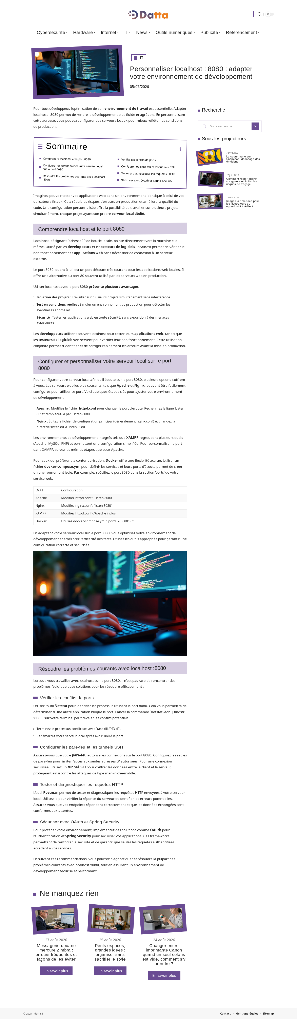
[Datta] (148, 14)
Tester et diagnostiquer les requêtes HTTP (148, 173)
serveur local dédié (128, 213)
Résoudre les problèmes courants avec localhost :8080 (74, 177)
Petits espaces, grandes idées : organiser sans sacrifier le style (110, 952)
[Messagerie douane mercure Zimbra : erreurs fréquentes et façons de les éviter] (55, 919)
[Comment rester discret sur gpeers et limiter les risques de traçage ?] (211, 179)
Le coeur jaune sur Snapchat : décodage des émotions (243, 159)
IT (141, 57)
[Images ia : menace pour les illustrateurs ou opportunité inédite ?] (210, 201)
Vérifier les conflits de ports (138, 160)
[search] (259, 14)
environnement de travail (126, 108)
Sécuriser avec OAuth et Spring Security (146, 180)
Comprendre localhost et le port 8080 (67, 159)
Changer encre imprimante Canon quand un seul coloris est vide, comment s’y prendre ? (163, 954)
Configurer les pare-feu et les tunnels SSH (148, 167)
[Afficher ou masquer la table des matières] (135, 148)
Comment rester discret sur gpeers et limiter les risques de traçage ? (241, 181)
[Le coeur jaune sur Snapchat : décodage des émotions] (209, 157)
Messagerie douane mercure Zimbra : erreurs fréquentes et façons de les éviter (56, 952)
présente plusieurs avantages (114, 286)
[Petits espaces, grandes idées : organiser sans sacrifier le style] (111, 919)
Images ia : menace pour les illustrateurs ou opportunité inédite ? (242, 203)
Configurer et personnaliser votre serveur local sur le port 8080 (72, 167)
